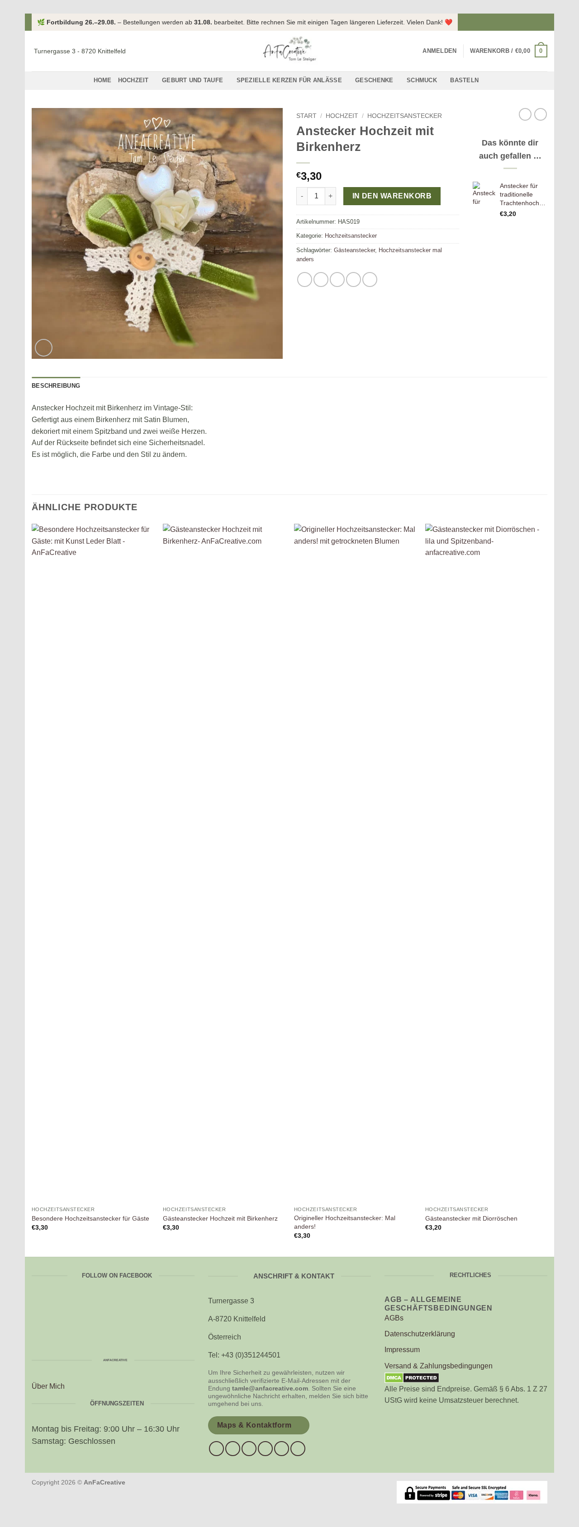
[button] (439, 51)
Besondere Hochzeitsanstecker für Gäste (90, 1218)
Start (306, 116)
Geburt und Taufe (192, 80)
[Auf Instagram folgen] (543, 22)
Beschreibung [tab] (56, 385)
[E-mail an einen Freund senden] (337, 279)
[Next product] (525, 114)
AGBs (393, 1318)
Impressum (402, 1349)
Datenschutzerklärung (419, 1334)
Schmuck (422, 80)
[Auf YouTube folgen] (297, 1448)
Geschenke (374, 80)
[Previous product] (540, 114)
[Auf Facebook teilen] (304, 279)
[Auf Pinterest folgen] (281, 1448)
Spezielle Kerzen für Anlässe (289, 80)
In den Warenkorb (392, 196)
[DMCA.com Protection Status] (411, 1377)
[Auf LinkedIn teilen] (369, 279)
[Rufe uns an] (265, 1448)
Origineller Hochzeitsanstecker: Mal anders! (344, 1222)
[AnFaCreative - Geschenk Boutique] (289, 51)
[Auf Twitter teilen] (320, 279)
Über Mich (48, 1386)
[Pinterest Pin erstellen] (353, 279)
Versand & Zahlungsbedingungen (438, 1366)
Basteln (464, 80)
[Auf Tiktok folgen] (249, 1448)
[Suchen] (412, 51)
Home (103, 80)
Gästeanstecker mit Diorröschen (471, 1218)
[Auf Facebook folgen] (534, 22)
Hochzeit (133, 80)
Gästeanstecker (354, 250)
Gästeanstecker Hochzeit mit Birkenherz (220, 1218)
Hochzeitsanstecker (404, 116)
